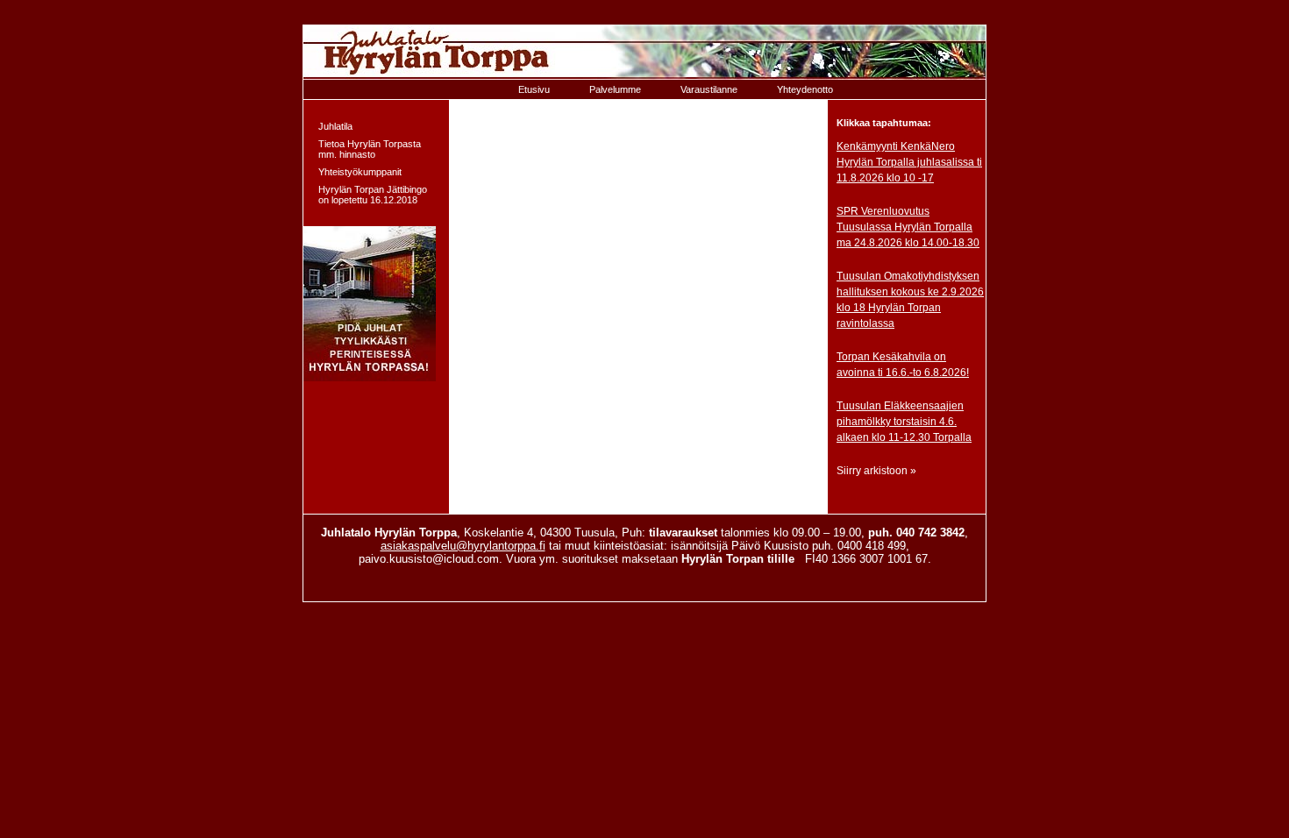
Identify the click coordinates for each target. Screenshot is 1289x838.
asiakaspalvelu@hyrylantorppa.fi (463, 545)
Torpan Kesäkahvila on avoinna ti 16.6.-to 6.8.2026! (903, 365)
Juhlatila (335, 126)
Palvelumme (615, 89)
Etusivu (534, 89)
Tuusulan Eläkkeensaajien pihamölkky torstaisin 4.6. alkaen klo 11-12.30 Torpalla (904, 422)
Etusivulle (644, 52)
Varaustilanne (708, 89)
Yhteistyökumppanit (360, 172)
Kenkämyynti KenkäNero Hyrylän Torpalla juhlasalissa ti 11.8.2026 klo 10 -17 (909, 162)
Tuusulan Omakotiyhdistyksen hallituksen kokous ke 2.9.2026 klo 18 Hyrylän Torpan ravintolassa (910, 300)
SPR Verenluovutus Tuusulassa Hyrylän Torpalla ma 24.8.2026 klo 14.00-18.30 (908, 227)
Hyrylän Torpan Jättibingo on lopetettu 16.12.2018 (372, 194)
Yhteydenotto (805, 89)
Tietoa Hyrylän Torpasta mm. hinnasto (369, 149)
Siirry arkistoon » (876, 471)
